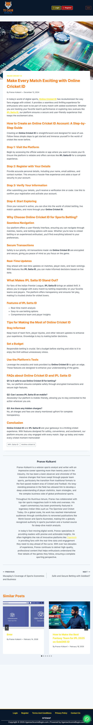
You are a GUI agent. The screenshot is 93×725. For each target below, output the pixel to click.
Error (9, 634)
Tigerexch (72, 537)
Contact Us (75, 713)
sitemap (46, 718)
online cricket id (28, 444)
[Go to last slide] (7, 628)
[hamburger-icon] (88, 8)
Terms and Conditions (41, 713)
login (15, 713)
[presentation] (23, 615)
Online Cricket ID (14, 76)
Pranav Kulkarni (15, 92)
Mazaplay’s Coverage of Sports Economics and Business (23, 576)
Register (25, 713)
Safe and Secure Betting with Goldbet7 (71, 574)
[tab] (41, 656)
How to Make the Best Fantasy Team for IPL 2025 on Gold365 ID (69, 638)
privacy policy (61, 713)
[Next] (86, 628)
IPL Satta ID (13, 444)
